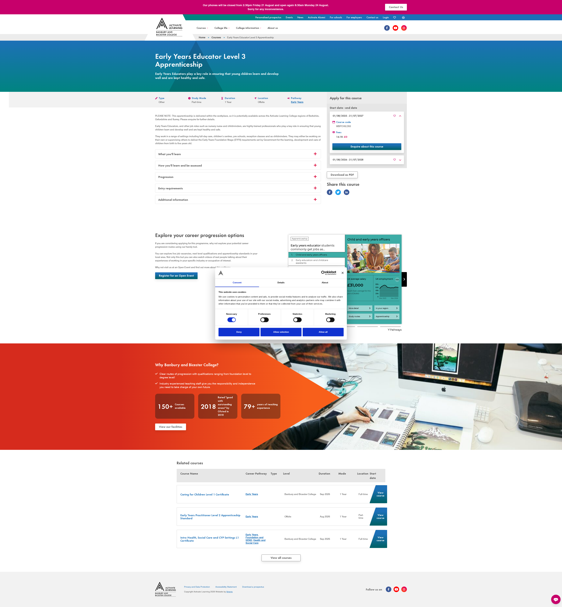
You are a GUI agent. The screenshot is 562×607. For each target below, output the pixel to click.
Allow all (323, 332)
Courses (201, 28)
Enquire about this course (367, 146)
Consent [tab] (237, 282)
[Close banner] (343, 273)
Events (289, 17)
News (300, 17)
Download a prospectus (253, 587)
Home (202, 37)
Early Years (297, 102)
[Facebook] (387, 28)
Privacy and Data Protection (197, 587)
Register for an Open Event (176, 275)
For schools (336, 17)
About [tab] (325, 282)
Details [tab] (281, 282)
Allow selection (281, 332)
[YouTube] (395, 28)
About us (273, 28)
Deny (239, 332)
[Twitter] (338, 192)
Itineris (229, 591)
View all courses (281, 557)
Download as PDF (342, 175)
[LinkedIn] (346, 192)
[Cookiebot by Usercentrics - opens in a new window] (323, 273)
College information (247, 28)
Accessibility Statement (226, 587)
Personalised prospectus (268, 17)
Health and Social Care (255, 541)
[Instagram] (404, 28)
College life (220, 28)
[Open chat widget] (556, 599)
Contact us (372, 17)
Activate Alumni (316, 17)
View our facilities (170, 426)
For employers (354, 17)
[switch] (264, 320)
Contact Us (396, 7)
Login (386, 17)
